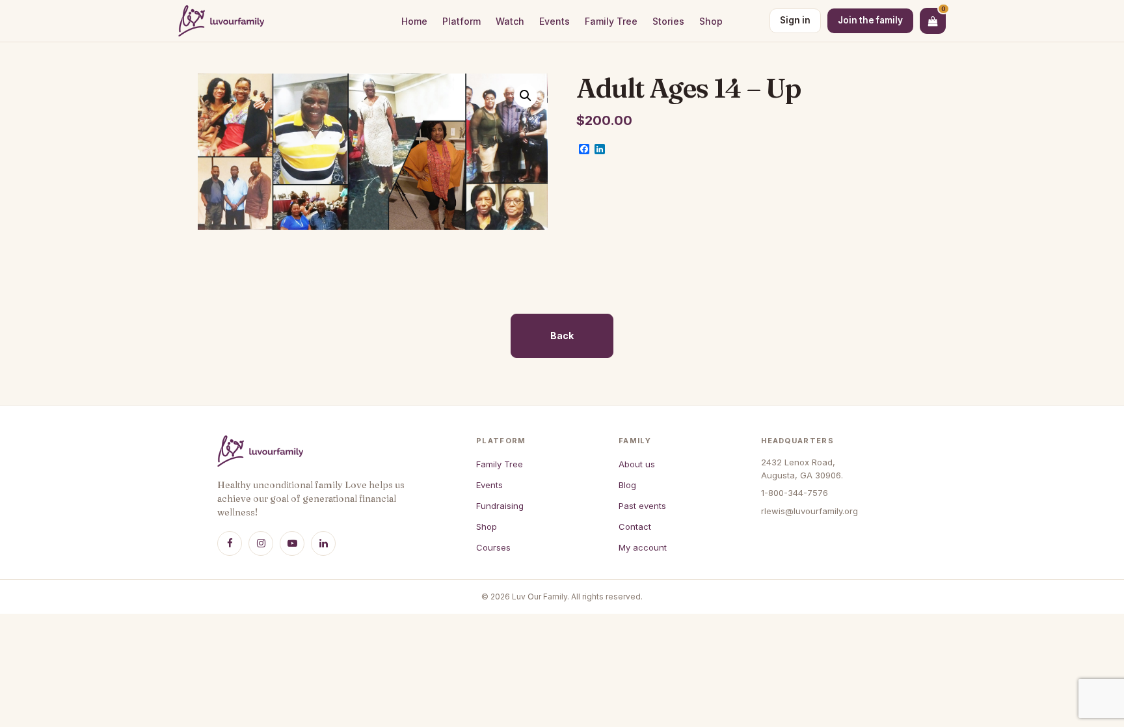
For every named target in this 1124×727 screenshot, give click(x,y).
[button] (525, 95)
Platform (461, 21)
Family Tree (611, 21)
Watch (510, 21)
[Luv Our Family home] (221, 20)
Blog (627, 485)
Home (414, 21)
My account (643, 547)
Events (554, 21)
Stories (668, 21)
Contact (635, 526)
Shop (711, 21)
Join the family (870, 20)
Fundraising (500, 506)
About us (637, 464)
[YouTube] (292, 543)
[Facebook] (229, 543)
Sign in (795, 20)
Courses (493, 547)
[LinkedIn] (323, 543)
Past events (642, 506)
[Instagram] (260, 543)
